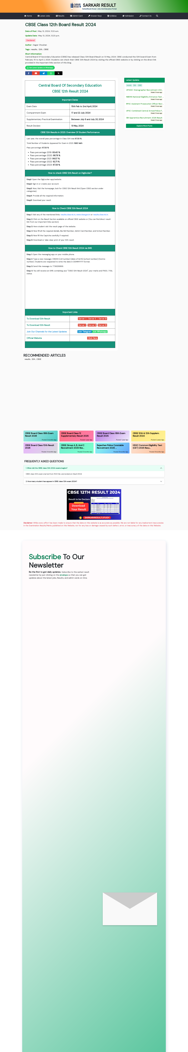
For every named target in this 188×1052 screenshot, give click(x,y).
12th (40, 49)
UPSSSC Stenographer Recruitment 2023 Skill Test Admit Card (154, 91)
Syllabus (113, 16)
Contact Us (146, 16)
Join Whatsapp (99, 331)
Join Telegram (84, 331)
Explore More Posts (144, 126)
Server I (82, 318)
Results (61, 16)
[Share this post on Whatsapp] (51, 73)
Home (29, 16)
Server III (102, 318)
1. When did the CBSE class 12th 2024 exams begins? (46, 468)
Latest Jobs (44, 16)
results (34, 49)
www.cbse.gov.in (83, 214)
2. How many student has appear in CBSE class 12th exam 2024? (51, 481)
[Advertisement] (70, 292)
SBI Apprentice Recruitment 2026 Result (144, 119)
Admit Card (77, 16)
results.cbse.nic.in (68, 214)
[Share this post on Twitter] (58, 73)
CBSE (46, 49)
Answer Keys (96, 16)
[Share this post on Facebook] (28, 73)
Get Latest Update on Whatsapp (41, 68)
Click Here (92, 338)
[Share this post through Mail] (36, 73)
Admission (129, 16)
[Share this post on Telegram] (43, 73)
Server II (92, 318)
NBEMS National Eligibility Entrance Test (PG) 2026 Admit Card (154, 98)
